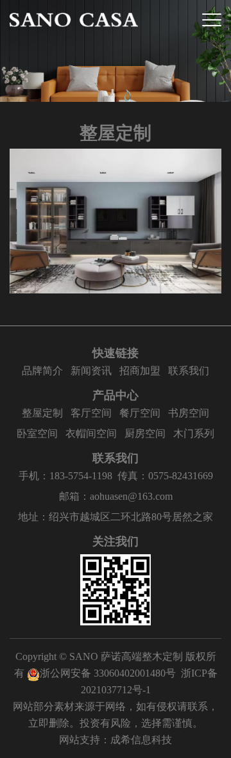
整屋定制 (42, 413)
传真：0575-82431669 (165, 475)
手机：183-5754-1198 (65, 475)
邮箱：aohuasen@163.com (116, 496)
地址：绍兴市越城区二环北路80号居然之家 (115, 516)
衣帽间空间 (91, 433)
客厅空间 (91, 413)
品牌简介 (42, 370)
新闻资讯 (91, 370)
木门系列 (193, 433)
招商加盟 (139, 370)
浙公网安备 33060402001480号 (108, 673)
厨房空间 (145, 433)
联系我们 (188, 370)
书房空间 (188, 413)
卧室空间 (37, 433)
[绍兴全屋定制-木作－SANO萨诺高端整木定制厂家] (74, 20)
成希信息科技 (141, 739)
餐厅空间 (139, 413)
